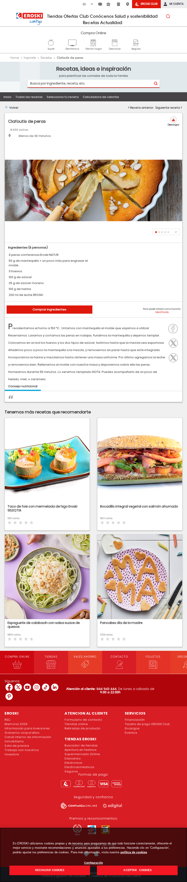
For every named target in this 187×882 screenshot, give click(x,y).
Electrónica (72, 42)
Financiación (135, 720)
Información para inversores (27, 728)
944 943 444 (106, 689)
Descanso (114, 42)
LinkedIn (174, 357)
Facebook (174, 328)
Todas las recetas (29, 97)
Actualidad (111, 22)
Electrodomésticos (79, 767)
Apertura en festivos (80, 750)
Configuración (93, 862)
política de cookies (133, 852)
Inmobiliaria (14, 741)
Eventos (131, 733)
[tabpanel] (93, 399)
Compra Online (93, 33)
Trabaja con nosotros (22, 750)
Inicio (7, 97)
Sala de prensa (17, 746)
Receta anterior (141, 108)
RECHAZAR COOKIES (50, 870)
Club (84, 16)
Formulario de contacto (83, 720)
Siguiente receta (167, 108)
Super (51, 42)
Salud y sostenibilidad (136, 16)
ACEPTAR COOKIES (137, 870)
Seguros (135, 42)
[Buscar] (156, 83)
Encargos (132, 728)
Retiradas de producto (83, 728)
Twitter (174, 342)
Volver (13, 108)
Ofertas (71, 16)
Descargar (173, 124)
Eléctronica (73, 763)
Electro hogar (94, 42)
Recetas (91, 22)
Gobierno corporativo (22, 733)
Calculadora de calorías (101, 97)
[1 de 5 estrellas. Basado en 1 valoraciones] (165, 232)
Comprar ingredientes (49, 309)
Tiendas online (76, 724)
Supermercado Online (82, 754)
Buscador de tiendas (81, 745)
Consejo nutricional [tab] (22, 386)
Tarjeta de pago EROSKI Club (147, 724)
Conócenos (102, 16)
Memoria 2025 (16, 724)
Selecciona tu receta (63, 97)
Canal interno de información (28, 737)
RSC (8, 720)
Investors (12, 754)
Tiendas (54, 16)
